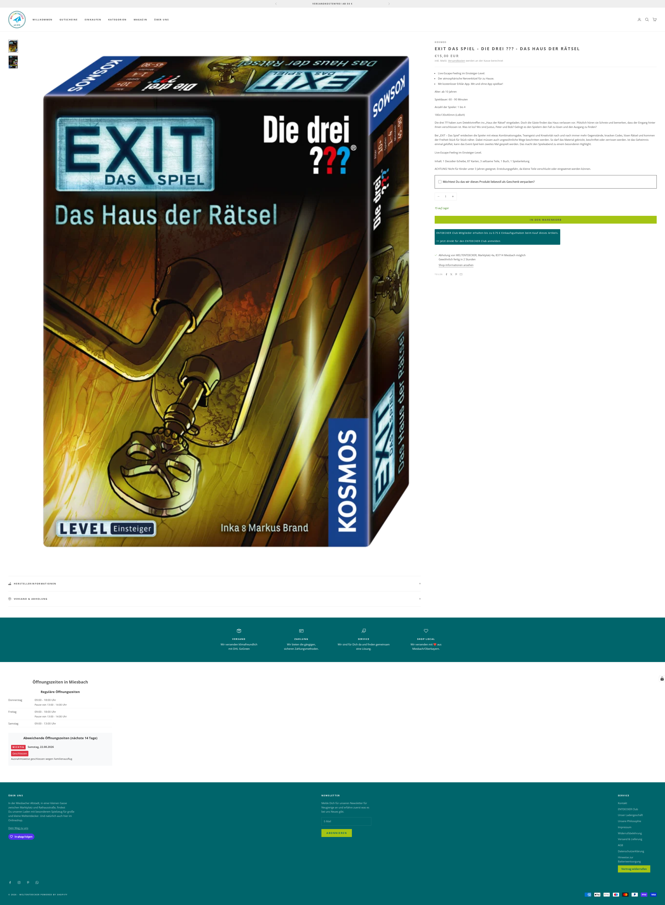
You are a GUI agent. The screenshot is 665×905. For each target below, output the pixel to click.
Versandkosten (456, 60)
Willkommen (43, 19)
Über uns (161, 19)
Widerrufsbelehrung (630, 833)
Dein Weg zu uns (18, 828)
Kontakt (622, 803)
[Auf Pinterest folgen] (28, 882)
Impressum (624, 827)
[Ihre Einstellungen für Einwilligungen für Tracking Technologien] (662, 679)
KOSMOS (441, 42)
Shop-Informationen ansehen (456, 265)
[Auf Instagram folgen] (19, 882)
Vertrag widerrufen (634, 869)
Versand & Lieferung (630, 839)
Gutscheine (69, 19)
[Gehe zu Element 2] (13, 62)
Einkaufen (93, 19)
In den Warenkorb (545, 219)
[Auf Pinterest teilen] (456, 274)
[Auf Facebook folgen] (10, 882)
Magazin (140, 19)
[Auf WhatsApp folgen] (37, 882)
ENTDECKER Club (628, 809)
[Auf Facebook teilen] (446, 274)
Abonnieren (336, 833)
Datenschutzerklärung (631, 851)
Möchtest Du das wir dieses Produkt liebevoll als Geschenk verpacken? (489, 182)
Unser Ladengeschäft (630, 815)
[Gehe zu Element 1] (13, 46)
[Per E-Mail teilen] (461, 274)
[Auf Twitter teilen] (451, 274)
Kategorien (117, 19)
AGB (620, 845)
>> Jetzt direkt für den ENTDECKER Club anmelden (468, 241)
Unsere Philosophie (629, 821)
